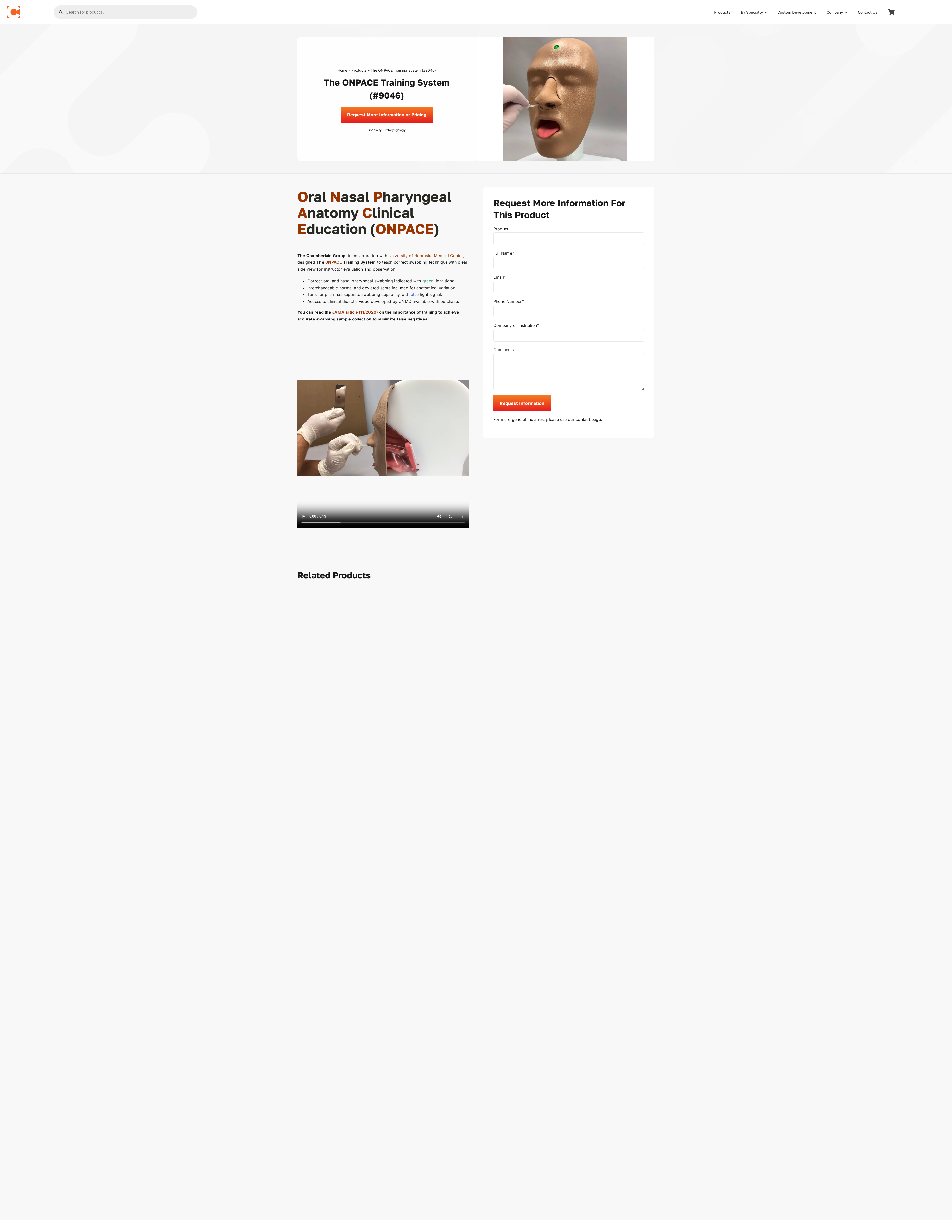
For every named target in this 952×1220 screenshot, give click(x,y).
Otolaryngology (394, 130)
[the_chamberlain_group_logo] (13, 7)
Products (358, 70)
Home (342, 70)
